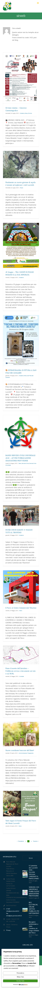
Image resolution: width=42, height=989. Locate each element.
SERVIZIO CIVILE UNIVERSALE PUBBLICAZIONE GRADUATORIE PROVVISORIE (35, 891)
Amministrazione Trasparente (26, 753)
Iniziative (22, 113)
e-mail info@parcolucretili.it (12, 910)
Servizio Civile (25, 463)
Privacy (8, 930)
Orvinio (30, 113)
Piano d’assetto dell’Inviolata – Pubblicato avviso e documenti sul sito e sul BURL (20, 671)
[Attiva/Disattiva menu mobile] (38, 3)
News (26, 113)
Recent (31, 858)
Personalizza (20, 973)
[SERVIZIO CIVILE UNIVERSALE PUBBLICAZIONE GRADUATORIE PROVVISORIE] (25, 892)
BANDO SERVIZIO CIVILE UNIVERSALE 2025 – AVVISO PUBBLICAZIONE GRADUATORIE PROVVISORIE (20, 458)
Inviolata (21, 676)
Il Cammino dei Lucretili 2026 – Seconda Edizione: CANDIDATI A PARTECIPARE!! (34, 872)
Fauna (21, 187)
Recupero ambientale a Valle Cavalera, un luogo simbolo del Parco (34, 927)
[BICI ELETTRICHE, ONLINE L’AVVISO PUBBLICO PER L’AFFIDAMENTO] (25, 910)
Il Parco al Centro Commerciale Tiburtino (20, 608)
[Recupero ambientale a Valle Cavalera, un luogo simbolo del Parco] (25, 929)
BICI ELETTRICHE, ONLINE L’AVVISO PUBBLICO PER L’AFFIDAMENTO (34, 907)
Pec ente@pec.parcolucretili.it (13, 915)
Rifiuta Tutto (20, 977)
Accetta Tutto (20, 981)
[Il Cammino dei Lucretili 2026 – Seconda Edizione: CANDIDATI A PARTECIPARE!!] (25, 874)
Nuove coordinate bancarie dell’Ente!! (19, 750)
